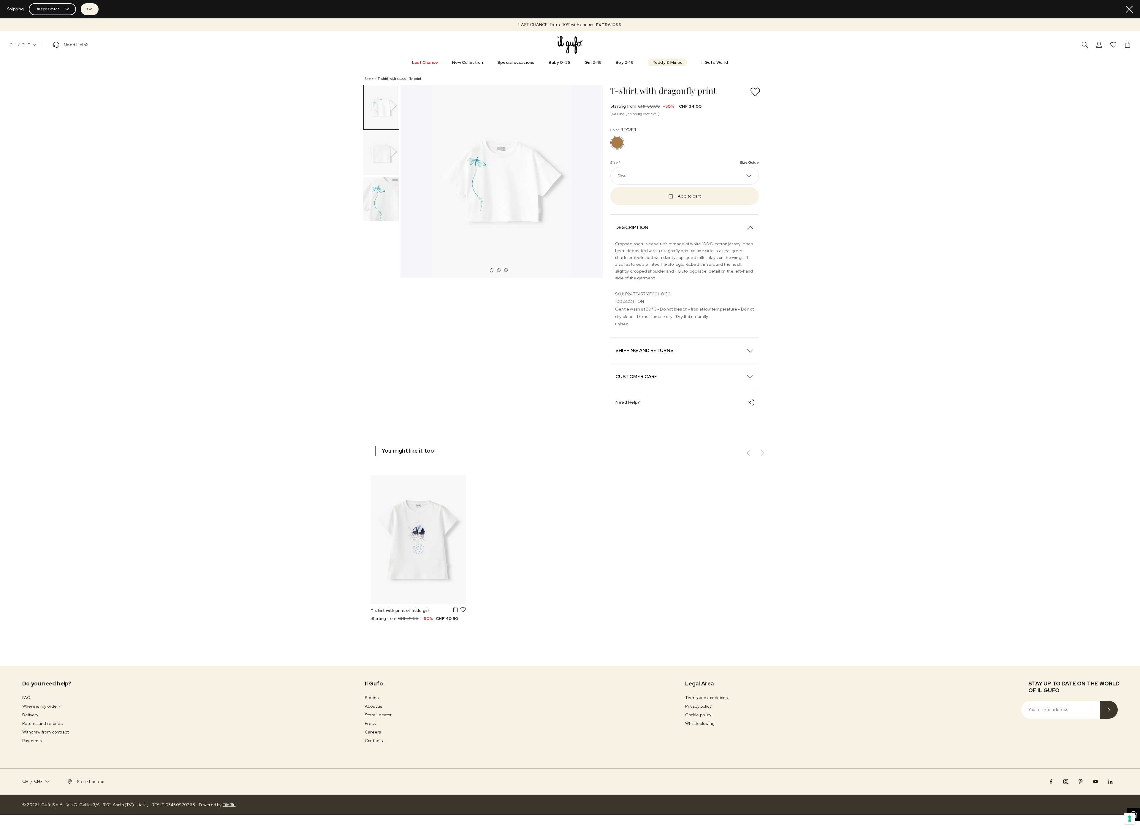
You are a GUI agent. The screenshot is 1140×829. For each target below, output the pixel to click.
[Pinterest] (1080, 781)
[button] (570, 24)
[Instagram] (1065, 781)
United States (47, 9)
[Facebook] (1051, 781)
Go (89, 9)
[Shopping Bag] (1127, 45)
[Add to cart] (455, 609)
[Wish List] (1113, 45)
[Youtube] (1095, 781)
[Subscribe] (1109, 710)
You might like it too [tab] (408, 450)
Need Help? (627, 402)
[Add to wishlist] (755, 92)
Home (368, 78)
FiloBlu (229, 804)
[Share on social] (751, 402)
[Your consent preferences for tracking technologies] (1129, 818)
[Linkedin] (1110, 781)
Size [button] (622, 176)
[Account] (1099, 45)
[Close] (1129, 9)
